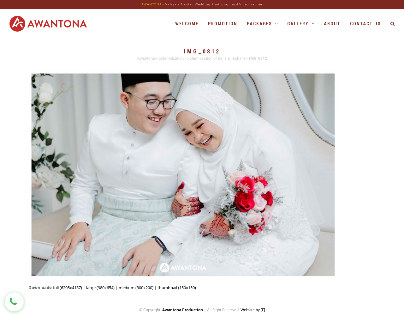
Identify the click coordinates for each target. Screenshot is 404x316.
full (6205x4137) (67, 287)
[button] (392, 24)
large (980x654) (100, 287)
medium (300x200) (136, 287)
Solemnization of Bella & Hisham (216, 58)
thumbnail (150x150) (176, 287)
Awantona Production (182, 310)
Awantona (146, 58)
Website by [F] (253, 310)
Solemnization (171, 58)
